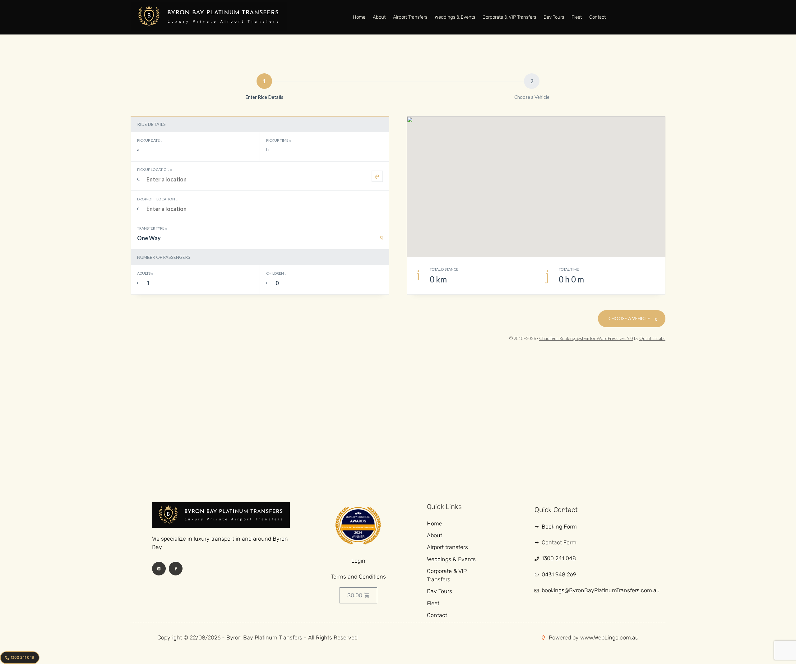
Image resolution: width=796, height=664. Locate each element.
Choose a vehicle (630, 318)
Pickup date (148, 140)
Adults (144, 273)
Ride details (151, 124)
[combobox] (260, 241)
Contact (597, 17)
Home (359, 17)
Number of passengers (163, 257)
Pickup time (277, 140)
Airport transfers (410, 17)
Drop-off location (156, 199)
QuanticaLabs (652, 338)
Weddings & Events (455, 17)
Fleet (577, 17)
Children (275, 273)
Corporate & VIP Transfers (509, 17)
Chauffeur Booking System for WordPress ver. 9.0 (586, 338)
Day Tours (554, 17)
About (379, 17)
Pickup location (153, 169)
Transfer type (151, 228)
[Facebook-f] (176, 568)
